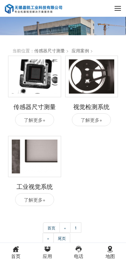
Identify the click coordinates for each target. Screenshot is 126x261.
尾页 (62, 238)
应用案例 (80, 50)
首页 (51, 227)
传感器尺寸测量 (49, 50)
